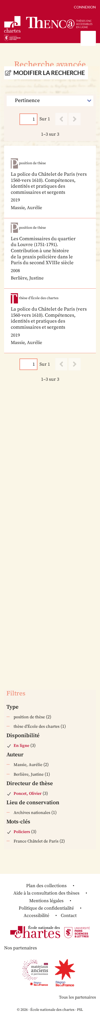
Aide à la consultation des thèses (46, 893)
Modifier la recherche (49, 72)
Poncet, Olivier (28, 793)
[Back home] (59, 22)
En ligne (21, 745)
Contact (69, 915)
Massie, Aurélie (28, 764)
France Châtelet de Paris (36, 841)
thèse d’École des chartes (36, 726)
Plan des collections (46, 886)
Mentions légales (46, 901)
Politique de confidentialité (46, 908)
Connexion (85, 7)
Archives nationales (32, 812)
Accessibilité (36, 915)
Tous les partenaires (77, 997)
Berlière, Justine (29, 774)
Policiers (22, 831)
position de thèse (29, 717)
